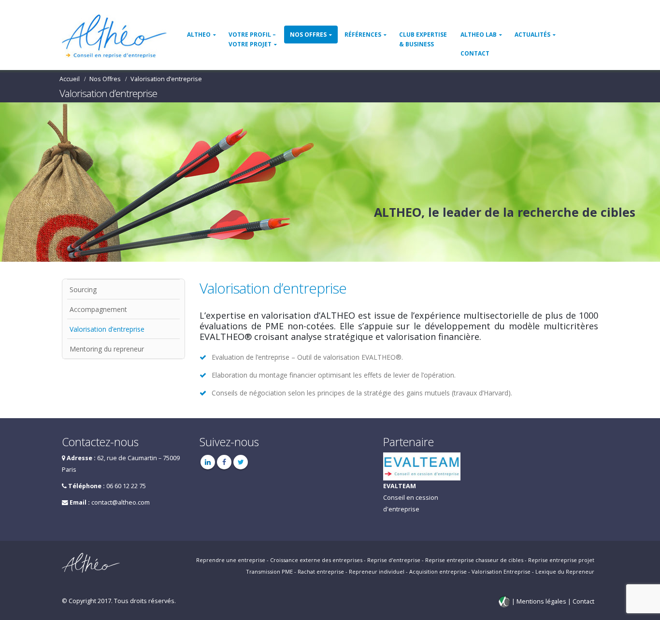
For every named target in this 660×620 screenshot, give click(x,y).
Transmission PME (269, 571)
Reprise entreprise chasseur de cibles (474, 560)
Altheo (199, 34)
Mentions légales (542, 601)
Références (362, 34)
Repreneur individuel (376, 571)
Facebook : (224, 462)
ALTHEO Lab (478, 34)
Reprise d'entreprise (393, 560)
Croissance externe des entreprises (316, 560)
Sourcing (83, 289)
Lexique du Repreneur (564, 571)
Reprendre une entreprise (230, 560)
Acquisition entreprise (438, 571)
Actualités (532, 34)
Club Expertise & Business (423, 39)
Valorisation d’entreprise (107, 329)
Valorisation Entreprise (501, 571)
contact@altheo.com (120, 502)
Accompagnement (98, 309)
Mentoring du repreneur (107, 348)
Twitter (240, 462)
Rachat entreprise (321, 571)
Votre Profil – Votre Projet (252, 39)
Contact (474, 53)
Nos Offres (308, 34)
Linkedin (208, 462)
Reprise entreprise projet (561, 560)
